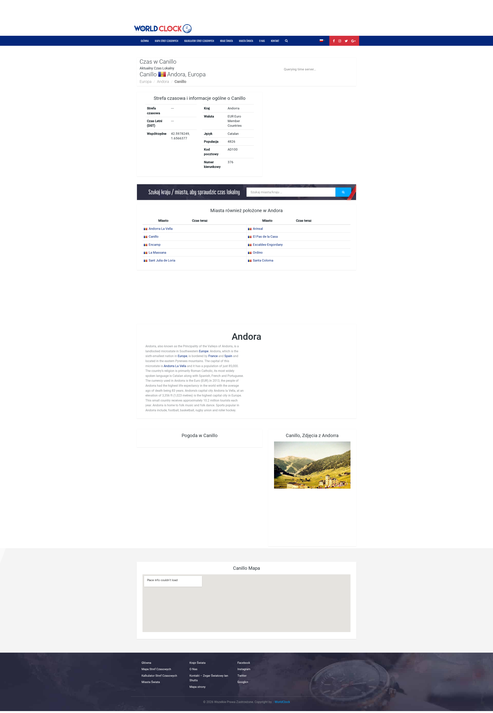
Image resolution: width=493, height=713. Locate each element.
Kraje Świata (226, 41)
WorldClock (282, 702)
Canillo (153, 236)
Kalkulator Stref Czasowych (199, 41)
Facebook (243, 663)
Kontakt (275, 41)
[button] (322, 40)
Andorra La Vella (161, 229)
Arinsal (258, 229)
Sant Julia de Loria (162, 260)
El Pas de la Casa (265, 236)
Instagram (243, 669)
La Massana (157, 252)
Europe (203, 351)
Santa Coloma (263, 260)
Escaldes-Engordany (268, 245)
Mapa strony (197, 687)
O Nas (262, 41)
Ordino (258, 252)
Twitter (241, 675)
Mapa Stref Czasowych (166, 41)
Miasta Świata (246, 41)
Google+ (242, 682)
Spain (228, 356)
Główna (145, 41)
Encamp (155, 245)
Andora (163, 81)
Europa (146, 81)
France (213, 356)
